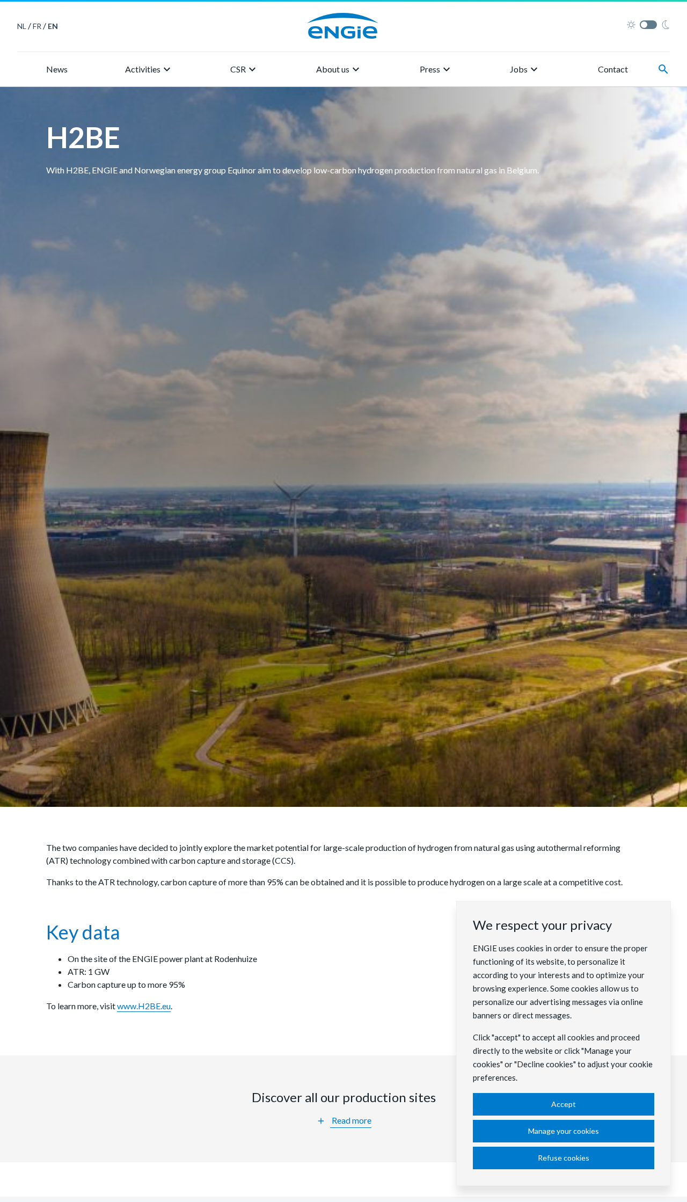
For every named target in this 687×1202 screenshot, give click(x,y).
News (57, 69)
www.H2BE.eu (144, 1006)
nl (21, 26)
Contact (613, 69)
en (53, 26)
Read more (343, 1120)
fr (37, 26)
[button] (149, 69)
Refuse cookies (563, 1157)
